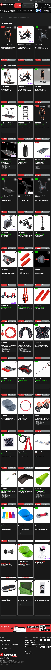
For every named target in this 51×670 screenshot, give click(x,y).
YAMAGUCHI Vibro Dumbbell (7, 309)
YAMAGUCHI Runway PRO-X (7, 163)
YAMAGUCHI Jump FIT (23, 456)
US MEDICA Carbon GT (6, 492)
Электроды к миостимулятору (8, 454)
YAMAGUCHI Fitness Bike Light (41, 48)
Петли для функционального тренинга (26, 308)
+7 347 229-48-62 (46, 5)
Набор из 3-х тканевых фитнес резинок (9, 381)
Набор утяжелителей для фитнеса (25, 272)
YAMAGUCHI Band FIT (6, 529)
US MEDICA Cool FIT (22, 600)
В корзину (4, 59)
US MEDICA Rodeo (39, 563)
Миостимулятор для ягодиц (24, 345)
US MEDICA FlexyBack (23, 492)
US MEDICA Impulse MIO (6, 565)
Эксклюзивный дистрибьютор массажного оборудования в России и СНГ (42, 1)
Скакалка (20, 454)
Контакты (29, 10)
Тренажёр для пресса (39, 272)
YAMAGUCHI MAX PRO (6, 90)
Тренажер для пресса (23, 381)
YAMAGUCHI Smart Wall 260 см (25, 127)
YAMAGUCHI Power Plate (40, 90)
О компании (6, 11)
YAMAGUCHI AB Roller (40, 273)
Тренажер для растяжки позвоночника (26, 491)
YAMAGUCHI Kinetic (39, 236)
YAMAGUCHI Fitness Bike (23, 200)
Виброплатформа (5, 599)
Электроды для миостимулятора (42, 418)
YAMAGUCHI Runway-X (40, 163)
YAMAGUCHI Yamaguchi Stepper (8, 273)
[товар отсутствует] (36, 5)
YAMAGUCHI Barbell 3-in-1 (24, 236)
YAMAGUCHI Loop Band (6, 383)
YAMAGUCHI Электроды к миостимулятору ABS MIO (12, 456)
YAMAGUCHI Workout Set (23, 273)
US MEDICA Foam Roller (40, 492)
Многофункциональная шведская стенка (10, 47)
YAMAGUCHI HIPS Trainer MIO (24, 346)
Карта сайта (35, 651)
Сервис (24, 10)
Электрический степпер (6, 272)
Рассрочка (18, 10)
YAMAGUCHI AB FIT (22, 383)
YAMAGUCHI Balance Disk (23, 529)
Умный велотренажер (23, 198)
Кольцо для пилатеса (22, 418)
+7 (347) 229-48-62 (6, 641)
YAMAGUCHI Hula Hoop (6, 346)
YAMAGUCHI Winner (39, 383)
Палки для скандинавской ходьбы (42, 381)
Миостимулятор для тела (6, 564)
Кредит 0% (35, 646)
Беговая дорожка (5, 89)
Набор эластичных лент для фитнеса (9, 528)
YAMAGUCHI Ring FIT (22, 419)
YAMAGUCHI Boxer (22, 163)
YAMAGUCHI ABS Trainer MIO (41, 346)
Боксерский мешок (22, 162)
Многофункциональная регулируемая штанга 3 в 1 (29, 235)
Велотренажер (38, 47)
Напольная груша (39, 235)
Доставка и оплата (12, 11)
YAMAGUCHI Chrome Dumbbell (41, 529)
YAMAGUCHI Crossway (6, 236)
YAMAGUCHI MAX (5, 127)
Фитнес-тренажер (39, 562)
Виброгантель (4, 308)
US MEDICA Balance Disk (23, 565)
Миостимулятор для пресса (41, 345)
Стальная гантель (39, 528)
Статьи (34, 10)
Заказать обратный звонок (46, 7)
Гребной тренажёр (22, 47)
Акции (1, 10)
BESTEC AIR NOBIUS (39, 456)
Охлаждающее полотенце (24, 599)
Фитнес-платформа (39, 89)
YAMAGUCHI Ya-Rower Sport (24, 48)
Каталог (34, 642)
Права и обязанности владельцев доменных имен (7, 649)
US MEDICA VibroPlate (6, 600)
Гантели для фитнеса (39, 308)
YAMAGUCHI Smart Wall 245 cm (7, 48)
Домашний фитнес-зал (46, 11)
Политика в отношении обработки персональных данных (9, 645)
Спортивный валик (39, 491)
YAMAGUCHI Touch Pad (6, 200)
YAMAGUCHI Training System (24, 309)
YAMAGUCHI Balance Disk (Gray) (8, 419)
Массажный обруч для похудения (8, 345)
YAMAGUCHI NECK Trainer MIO (41, 419)
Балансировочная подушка (7, 418)
